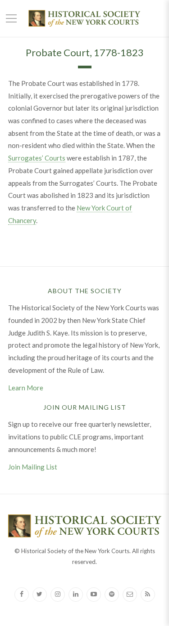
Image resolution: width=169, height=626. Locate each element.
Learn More (25, 388)
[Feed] (148, 594)
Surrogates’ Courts (36, 158)
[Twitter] (39, 594)
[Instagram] (57, 594)
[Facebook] (21, 594)
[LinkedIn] (76, 594)
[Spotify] (112, 594)
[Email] (130, 594)
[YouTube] (94, 594)
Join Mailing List (32, 467)
